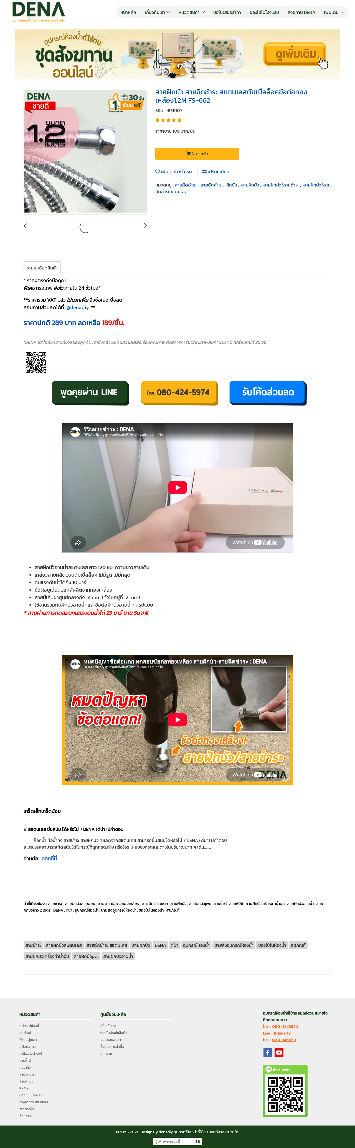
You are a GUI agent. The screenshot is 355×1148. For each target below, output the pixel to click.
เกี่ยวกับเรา (155, 12)
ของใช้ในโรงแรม (264, 12)
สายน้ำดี (25, 1060)
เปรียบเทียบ (218, 171)
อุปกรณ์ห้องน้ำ (29, 1025)
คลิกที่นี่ (49, 858)
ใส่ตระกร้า (199, 154)
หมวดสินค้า (190, 12)
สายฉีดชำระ (186, 184)
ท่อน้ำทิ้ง (25, 1067)
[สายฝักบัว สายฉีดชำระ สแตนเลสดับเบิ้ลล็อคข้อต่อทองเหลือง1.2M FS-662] (85, 151)
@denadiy (77, 307)
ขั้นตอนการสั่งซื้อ (112, 1046)
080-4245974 (285, 1027)
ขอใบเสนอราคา (227, 12)
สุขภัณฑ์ (25, 1032)
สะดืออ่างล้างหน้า (31, 1053)
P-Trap (25, 1088)
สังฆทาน (25, 1116)
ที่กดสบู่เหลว (28, 1039)
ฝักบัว (232, 184)
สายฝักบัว (250, 184)
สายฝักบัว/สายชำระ (281, 184)
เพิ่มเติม (332, 12)
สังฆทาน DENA (301, 12)
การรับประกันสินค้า (113, 1032)
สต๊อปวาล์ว (27, 1046)
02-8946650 (284, 1040)
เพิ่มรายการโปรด (176, 171)
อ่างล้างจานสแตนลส (34, 1102)
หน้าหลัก (128, 12)
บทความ (106, 1053)
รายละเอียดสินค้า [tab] (42, 267)
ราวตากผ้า (26, 1109)
